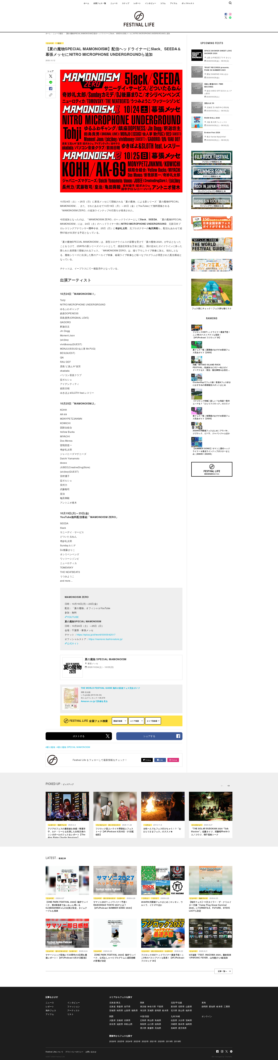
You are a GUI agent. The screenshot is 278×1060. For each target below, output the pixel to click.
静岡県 (205, 1006)
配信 (61, 33)
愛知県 (212, 1006)
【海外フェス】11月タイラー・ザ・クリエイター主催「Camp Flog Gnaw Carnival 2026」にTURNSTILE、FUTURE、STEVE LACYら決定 (210, 906)
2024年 (129, 1041)
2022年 (145, 1041)
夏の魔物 (51, 747)
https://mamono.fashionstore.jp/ (106, 639)
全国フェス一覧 (99, 3)
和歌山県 (128, 1024)
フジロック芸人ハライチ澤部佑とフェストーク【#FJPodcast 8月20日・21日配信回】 (115, 831)
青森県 (120, 1006)
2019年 (169, 1041)
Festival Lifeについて (54, 1051)
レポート (137, 3)
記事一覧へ (222, 971)
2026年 (112, 1041)
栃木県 (165, 1010)
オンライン (207, 1016)
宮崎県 (189, 1020)
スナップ (125, 3)
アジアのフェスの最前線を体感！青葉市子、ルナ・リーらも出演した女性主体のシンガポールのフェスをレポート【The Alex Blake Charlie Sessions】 (67, 833)
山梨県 (189, 1006)
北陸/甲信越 (176, 1002)
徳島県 (158, 1024)
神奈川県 (151, 1006)
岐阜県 (219, 1006)
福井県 (189, 1010)
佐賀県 (174, 1020)
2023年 (137, 1041)
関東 (142, 1002)
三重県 (227, 1006)
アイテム (173, 3)
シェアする (149, 736)
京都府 (120, 1020)
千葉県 (160, 1006)
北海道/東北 (114, 1002)
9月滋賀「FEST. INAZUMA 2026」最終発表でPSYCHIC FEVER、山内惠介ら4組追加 (210, 956)
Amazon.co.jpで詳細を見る (94, 701)
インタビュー (150, 3)
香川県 (143, 1027)
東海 (204, 1002)
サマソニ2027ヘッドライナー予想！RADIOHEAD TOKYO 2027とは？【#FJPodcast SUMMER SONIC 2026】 (113, 904)
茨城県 (150, 1010)
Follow (148, 760)
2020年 (161, 1041)
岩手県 (127, 1006)
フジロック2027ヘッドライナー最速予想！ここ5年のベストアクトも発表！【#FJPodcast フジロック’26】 (162, 957)
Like (161, 760)
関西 (111, 1016)
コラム (163, 3)
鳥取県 (143, 1024)
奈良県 (112, 1024)
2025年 (120, 1041)
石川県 (174, 1010)
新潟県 (174, 1006)
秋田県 (120, 1010)
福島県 (134, 1010)
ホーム (86, 3)
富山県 (181, 1010)
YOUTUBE (73, 617)
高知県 (158, 1027)
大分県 (181, 1020)
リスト (154, 898)
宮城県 (112, 1010)
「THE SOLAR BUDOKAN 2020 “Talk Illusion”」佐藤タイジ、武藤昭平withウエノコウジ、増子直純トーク (210, 831)
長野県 (181, 1006)
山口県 (150, 1024)
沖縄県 (174, 1024)
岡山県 (150, 1020)
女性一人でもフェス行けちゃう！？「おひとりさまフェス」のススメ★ (162, 830)
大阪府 (112, 1020)
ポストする (79, 736)
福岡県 (189, 1024)
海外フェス (62, 825)
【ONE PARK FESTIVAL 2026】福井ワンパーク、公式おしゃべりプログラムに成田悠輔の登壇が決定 (114, 957)
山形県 (127, 1010)
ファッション (73, 1006)
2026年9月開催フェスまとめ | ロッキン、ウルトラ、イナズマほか (162, 903)
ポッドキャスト (188, 3)
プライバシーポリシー (74, 1051)
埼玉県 (143, 1010)
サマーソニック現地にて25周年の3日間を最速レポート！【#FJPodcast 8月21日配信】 (66, 956)
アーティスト (73, 1010)
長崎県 (174, 1027)
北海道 (112, 1006)
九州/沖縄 (175, 1016)
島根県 (158, 1020)
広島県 (143, 1020)
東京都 (143, 1006)
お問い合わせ (91, 1051)
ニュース (114, 3)
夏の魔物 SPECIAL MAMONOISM (74, 747)
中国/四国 (144, 1016)
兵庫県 (127, 1020)
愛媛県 (150, 1027)
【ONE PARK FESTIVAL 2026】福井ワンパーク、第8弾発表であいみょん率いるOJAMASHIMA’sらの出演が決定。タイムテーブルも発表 (67, 906)
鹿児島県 (182, 1027)
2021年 (153, 1041)
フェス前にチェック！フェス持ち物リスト (212, 308)
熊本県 (181, 1024)
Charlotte (228, 1056)
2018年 (177, 1041)
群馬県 (158, 1010)
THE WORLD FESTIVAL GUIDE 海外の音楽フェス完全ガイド (110, 687)
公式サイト (73, 643)
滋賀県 (120, 1024)
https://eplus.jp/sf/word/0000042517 (96, 634)
